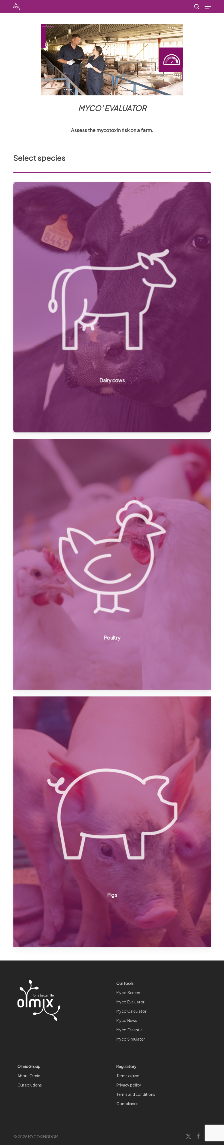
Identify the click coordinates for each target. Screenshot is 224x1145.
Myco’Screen (128, 992)
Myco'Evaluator (130, 1001)
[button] (208, 6)
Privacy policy (128, 1084)
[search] (196, 6)
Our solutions (29, 1084)
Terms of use (127, 1075)
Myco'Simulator (130, 1038)
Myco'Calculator (131, 1011)
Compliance (127, 1103)
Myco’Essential (129, 1029)
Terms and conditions (135, 1094)
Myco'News (126, 1020)
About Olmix (28, 1075)
